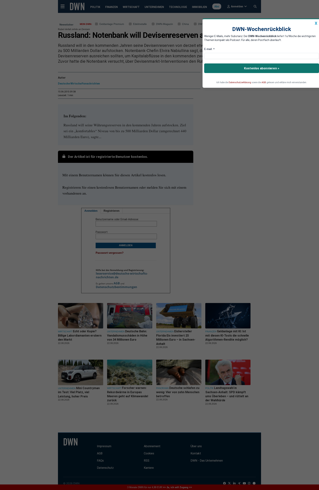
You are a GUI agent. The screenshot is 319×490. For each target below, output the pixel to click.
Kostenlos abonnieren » (261, 68)
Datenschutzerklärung (240, 82)
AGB (264, 82)
